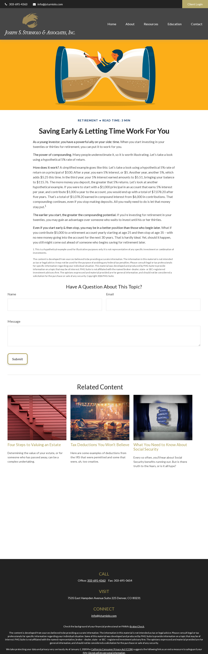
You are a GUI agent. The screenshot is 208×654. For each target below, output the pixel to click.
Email (110, 294)
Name (12, 294)
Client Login (195, 4)
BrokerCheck (137, 626)
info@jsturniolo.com (50, 4)
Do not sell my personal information (106, 652)
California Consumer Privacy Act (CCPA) (112, 649)
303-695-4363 (18, 4)
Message (14, 321)
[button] (112, 24)
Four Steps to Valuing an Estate (34, 444)
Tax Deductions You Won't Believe (99, 444)
